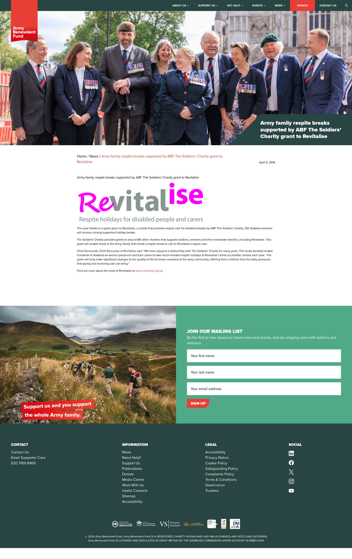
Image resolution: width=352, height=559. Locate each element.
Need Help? (131, 457)
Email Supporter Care (28, 457)
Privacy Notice (217, 457)
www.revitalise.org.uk (149, 271)
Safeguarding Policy (221, 468)
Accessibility (132, 501)
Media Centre (133, 479)
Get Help (233, 5)
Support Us (131, 463)
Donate (302, 5)
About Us (179, 5)
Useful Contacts (135, 490)
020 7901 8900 (23, 463)
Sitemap (128, 496)
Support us (206, 5)
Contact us (328, 5)
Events (257, 5)
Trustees (212, 490)
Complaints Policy (219, 474)
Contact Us (20, 452)
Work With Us (133, 485)
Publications (132, 468)
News (279, 5)
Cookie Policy (216, 463)
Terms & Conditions (220, 479)
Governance (215, 485)
